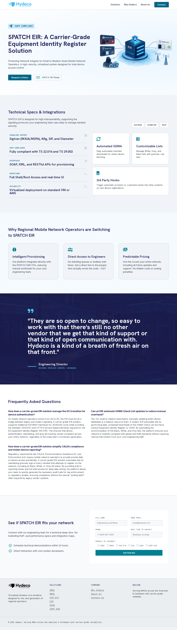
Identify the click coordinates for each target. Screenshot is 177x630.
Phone (98, 529)
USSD (52, 605)
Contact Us (97, 598)
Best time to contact (141, 529)
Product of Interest (105, 541)
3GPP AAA (55, 609)
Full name (100, 518)
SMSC (52, 590)
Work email (136, 518)
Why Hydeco (130, 4)
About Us (145, 4)
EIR (52, 602)
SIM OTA (54, 598)
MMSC (52, 594)
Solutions (115, 4)
